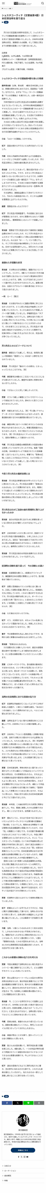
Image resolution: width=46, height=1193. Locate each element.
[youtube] (27, 1157)
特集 (6, 22)
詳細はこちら (23, 1150)
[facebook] (19, 1157)
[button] (7, 1103)
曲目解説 (7, 1175)
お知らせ (7, 1166)
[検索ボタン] (42, 3)
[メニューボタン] (3, 3)
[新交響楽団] (23, 3)
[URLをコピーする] (39, 1103)
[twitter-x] (21, 1157)
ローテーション (10, 1170)
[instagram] (24, 1157)
